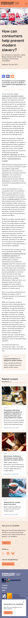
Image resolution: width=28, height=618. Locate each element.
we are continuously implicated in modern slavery (12, 96)
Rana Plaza (13, 154)
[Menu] (26, 3)
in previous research (13, 199)
